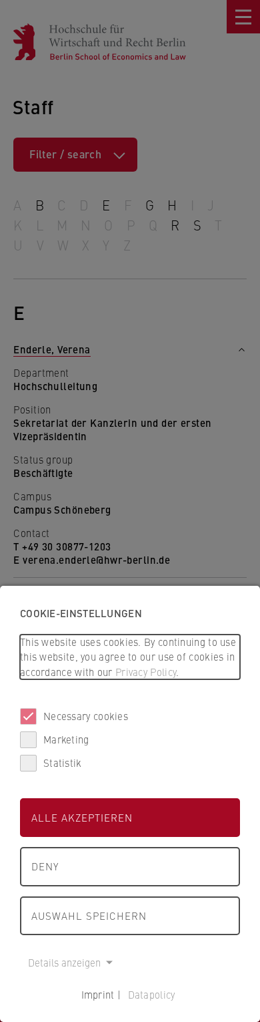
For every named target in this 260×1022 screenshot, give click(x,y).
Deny (45, 866)
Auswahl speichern (89, 915)
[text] (130, 657)
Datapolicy (151, 994)
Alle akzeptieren (82, 817)
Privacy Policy (145, 672)
